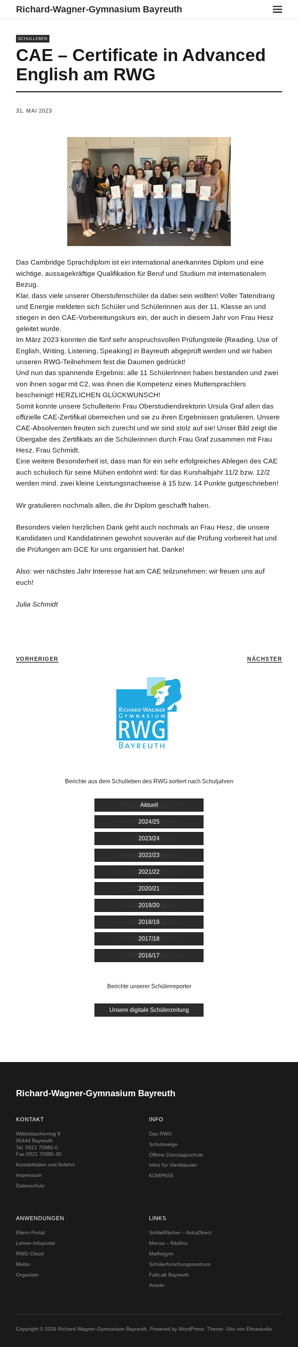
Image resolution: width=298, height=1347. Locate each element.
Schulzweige (163, 1144)
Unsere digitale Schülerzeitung (149, 1010)
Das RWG (160, 1134)
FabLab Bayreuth (169, 1275)
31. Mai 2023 (34, 111)
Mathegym (161, 1253)
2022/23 (149, 855)
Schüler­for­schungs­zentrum (180, 1264)
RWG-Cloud (30, 1253)
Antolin (157, 1285)
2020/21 (149, 888)
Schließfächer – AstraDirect (180, 1232)
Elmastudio (259, 1329)
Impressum (29, 1175)
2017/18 (149, 939)
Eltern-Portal (30, 1232)
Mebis (23, 1264)
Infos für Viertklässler (173, 1165)
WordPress (191, 1329)
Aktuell (149, 805)
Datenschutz (30, 1186)
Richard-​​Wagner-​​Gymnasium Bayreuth (99, 9)
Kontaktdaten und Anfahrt (45, 1164)
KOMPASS (161, 1175)
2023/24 (149, 838)
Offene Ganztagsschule (176, 1155)
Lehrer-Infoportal (35, 1243)
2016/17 (149, 955)
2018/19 (149, 922)
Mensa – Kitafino (168, 1243)
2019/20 (149, 905)
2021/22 (149, 872)
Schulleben (33, 38)
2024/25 (149, 822)
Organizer (27, 1275)
